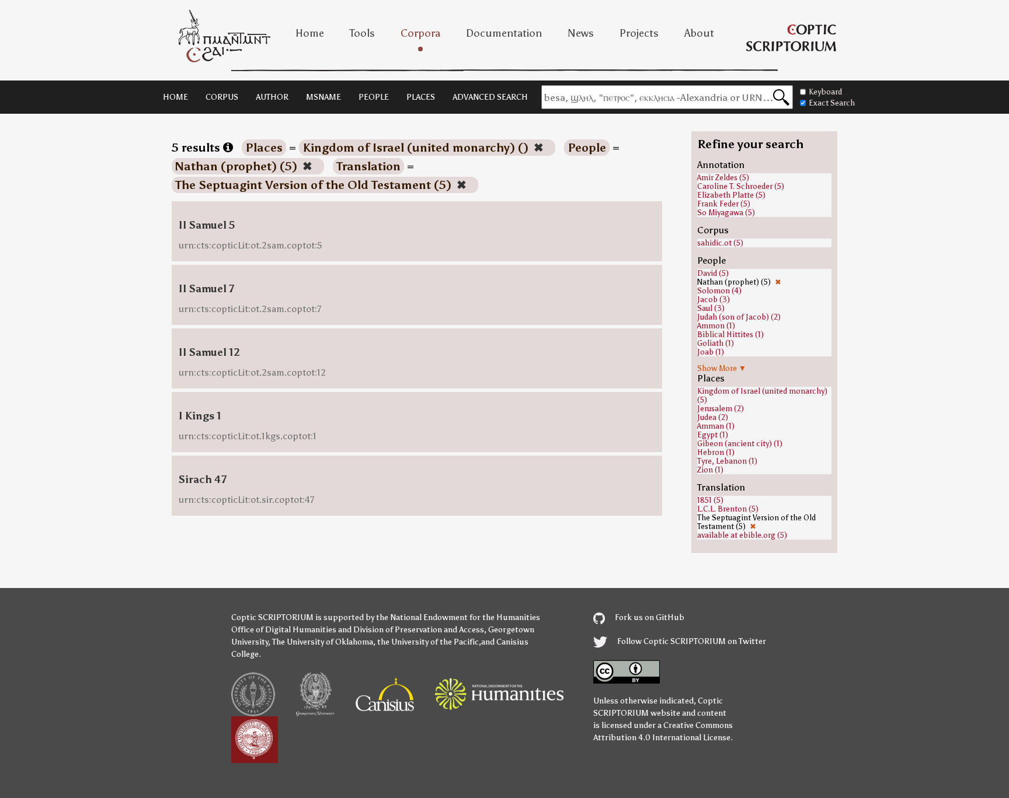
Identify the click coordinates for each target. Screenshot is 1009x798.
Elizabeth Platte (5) (731, 195)
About (699, 33)
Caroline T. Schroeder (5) (740, 186)
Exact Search (832, 103)
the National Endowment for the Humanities (458, 617)
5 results (197, 148)
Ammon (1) (716, 325)
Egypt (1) (712, 434)
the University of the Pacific (428, 642)
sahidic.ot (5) (720, 243)
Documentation (504, 33)
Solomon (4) (719, 290)
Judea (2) (712, 417)
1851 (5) (710, 500)
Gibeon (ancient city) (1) (739, 443)
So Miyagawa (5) (726, 212)
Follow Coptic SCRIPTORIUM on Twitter (690, 641)
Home (309, 33)
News (581, 33)
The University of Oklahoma (322, 642)
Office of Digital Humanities (283, 630)
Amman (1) (716, 426)
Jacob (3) (713, 299)
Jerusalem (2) (720, 408)
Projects (639, 33)
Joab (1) (710, 352)
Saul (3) (711, 308)
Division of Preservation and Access (418, 630)
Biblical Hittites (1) (730, 334)
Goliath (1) (715, 343)
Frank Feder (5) (723, 204)
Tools (362, 33)
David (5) (713, 273)
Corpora (420, 33)
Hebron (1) (716, 452)
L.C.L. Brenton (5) (728, 509)
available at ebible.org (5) (742, 535)
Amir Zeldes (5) (723, 177)
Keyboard (825, 92)
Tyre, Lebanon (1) (727, 461)
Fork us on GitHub (648, 617)
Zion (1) (710, 470)
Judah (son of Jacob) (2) (739, 317)
